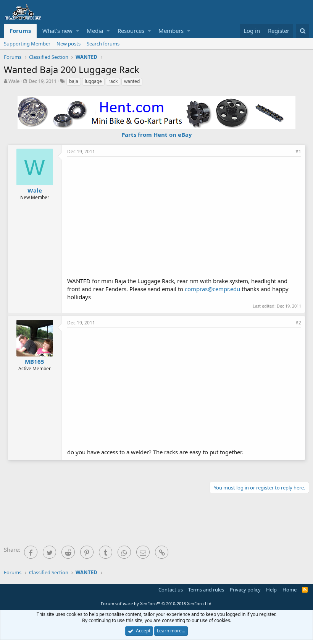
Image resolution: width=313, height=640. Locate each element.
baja (73, 81)
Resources (131, 30)
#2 (298, 322)
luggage (93, 81)
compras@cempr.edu (212, 289)
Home (289, 589)
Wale (13, 81)
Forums (20, 30)
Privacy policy (245, 589)
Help (271, 589)
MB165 (34, 361)
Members (171, 30)
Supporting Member (27, 43)
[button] (77, 31)
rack (113, 81)
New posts (68, 43)
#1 (298, 151)
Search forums (103, 43)
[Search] (302, 31)
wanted (132, 81)
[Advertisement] (190, 215)
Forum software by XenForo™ (157, 603)
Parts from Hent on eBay (156, 134)
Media (95, 30)
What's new (57, 30)
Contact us (170, 589)
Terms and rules (206, 589)
